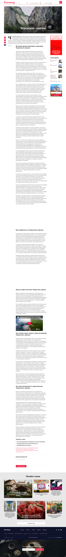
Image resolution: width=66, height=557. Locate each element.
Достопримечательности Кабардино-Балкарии (27, 448)
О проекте (22, 529)
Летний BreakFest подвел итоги (24, 445)
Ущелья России (19, 451)
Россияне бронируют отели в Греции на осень (27, 443)
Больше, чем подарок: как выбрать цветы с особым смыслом (53, 77)
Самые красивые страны (56, 81)
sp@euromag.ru (59, 537)
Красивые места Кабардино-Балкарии (25, 449)
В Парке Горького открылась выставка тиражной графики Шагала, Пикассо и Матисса (10, 515)
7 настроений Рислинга (43, 533)
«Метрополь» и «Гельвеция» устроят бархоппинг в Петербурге (54, 516)
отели (5, 533)
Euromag (9, 2)
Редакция (44, 529)
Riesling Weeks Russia (18, 533)
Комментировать (21, 466)
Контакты (28, 529)
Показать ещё (31, 523)
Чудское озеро (54, 65)
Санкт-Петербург (35, 533)
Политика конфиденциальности (33, 537)
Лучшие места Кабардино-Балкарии (24, 450)
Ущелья (36, 450)
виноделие (25, 533)
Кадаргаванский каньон (53, 72)
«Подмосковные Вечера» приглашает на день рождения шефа (31, 441)
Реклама (33, 529)
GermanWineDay (10, 533)
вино (29, 533)
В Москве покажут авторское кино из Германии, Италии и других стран (56, 493)
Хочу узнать (39, 549)
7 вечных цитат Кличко (53, 61)
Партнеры (39, 529)
